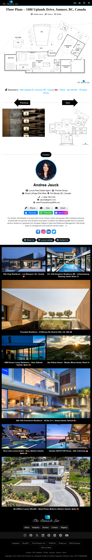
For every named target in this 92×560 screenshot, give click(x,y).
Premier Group (61, 190)
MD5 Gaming (74, 543)
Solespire (15, 543)
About (27, 527)
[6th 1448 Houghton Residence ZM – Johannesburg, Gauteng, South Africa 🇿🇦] (68, 271)
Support (58, 552)
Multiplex (39, 552)
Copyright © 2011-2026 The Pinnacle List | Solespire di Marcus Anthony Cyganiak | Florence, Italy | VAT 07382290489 (46, 556)
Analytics (35, 527)
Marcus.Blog (46, 547)
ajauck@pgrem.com (48, 199)
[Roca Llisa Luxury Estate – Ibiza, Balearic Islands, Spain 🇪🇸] (24, 447)
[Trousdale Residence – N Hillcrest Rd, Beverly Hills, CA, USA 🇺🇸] (46, 329)
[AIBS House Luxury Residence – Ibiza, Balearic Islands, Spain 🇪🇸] (24, 359)
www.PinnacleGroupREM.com (48, 202)
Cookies (28, 552)
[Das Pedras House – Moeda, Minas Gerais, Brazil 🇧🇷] (68, 359)
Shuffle (58, 14)
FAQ (33, 552)
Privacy (45, 552)
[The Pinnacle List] (46, 518)
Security (52, 552)
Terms (64, 552)
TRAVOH (52, 543)
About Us (30, 240)
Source (50, 14)
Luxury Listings (47, 240)
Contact (55, 527)
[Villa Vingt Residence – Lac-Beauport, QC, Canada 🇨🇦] (24, 271)
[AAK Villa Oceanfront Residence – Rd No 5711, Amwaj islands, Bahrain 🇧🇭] (46, 417)
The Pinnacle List (38, 543)
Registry (64, 527)
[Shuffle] (79, 3)
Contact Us (63, 240)
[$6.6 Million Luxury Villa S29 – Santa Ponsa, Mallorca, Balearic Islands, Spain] (46, 506)
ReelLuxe (62, 543)
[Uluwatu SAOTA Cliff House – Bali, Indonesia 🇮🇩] (68, 447)
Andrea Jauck (38, 14)
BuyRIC (26, 543)
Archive (46, 527)
